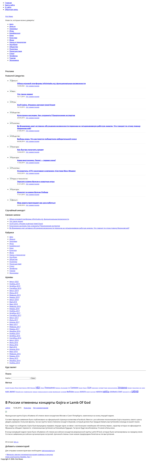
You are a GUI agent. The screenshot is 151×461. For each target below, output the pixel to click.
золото (83, 391)
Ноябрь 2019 (14, 284)
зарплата (76, 391)
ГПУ (69, 388)
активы (50, 391)
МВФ (28, 388)
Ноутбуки (13, 44)
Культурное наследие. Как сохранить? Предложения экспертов (46, 115)
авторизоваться (48, 451)
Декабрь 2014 (14, 360)
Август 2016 (14, 340)
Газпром (74, 387)
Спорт (11, 53)
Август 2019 (14, 290)
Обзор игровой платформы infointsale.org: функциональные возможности (51, 83)
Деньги (12, 26)
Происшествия (15, 51)
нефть (106, 391)
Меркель (32, 388)
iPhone (17, 388)
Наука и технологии (17, 42)
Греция (80, 388)
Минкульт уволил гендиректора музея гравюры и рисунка (30, 454)
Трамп (105, 388)
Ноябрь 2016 (14, 333)
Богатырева (64, 388)
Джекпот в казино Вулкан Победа (32, 192)
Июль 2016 (13, 342)
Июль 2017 (13, 320)
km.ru (16, 442)
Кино (11, 35)
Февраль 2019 (15, 295)
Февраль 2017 (15, 327)
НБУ (38, 387)
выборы (70, 391)
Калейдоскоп (14, 33)
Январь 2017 (14, 329)
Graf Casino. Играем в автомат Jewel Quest (36, 105)
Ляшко (85, 388)
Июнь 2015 (13, 358)
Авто (11, 24)
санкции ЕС (126, 391)
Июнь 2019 (13, 293)
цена (134, 391)
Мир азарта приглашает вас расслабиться (36, 203)
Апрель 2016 (14, 349)
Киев (20, 388)
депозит (129, 388)
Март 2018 (13, 304)
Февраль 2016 (15, 354)
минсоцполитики (112, 388)
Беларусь (58, 388)
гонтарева (63, 391)
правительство (28, 391)
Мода (11, 40)
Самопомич (95, 388)
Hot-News (9, 16)
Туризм (12, 58)
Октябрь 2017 (14, 313)
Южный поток (20, 391)
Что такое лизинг (25, 94)
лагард (88, 391)
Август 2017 (14, 318)
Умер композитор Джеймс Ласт (18, 457)
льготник (93, 391)
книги (143, 388)
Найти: (8, 378)
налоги (99, 391)
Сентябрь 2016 (15, 338)
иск (140, 388)
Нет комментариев (32, 86)
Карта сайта (10, 5)
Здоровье (13, 29)
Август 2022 (14, 281)
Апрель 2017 (14, 322)
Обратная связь (11, 9)
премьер (35, 391)
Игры (11, 31)
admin (7, 408)
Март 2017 (13, 324)
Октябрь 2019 (14, 286)
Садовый (101, 388)
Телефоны (13, 56)
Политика (13, 49)
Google (7, 388)
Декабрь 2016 (14, 331)
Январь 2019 (14, 297)
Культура (13, 38)
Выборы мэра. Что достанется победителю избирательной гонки (47, 139)
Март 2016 (13, 351)
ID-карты (12, 388)
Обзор (42, 388)
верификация (56, 391)
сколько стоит (116, 391)
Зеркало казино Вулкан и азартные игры (36, 181)
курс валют (10, 391)
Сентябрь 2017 (15, 315)
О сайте (8, 7)
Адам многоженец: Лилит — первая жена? (36, 160)
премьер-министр (43, 391)
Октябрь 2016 (14, 336)
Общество (13, 47)
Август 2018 (14, 300)
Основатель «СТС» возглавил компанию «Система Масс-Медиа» (46, 171)
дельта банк (135, 388)
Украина (122, 387)
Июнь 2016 (13, 345)
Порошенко (49, 387)
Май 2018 (13, 302)
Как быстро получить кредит (30, 149)
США (89, 387)
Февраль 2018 (15, 306)
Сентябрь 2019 (15, 288)
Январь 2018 (14, 309)
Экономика (14, 60)
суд (130, 391)
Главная (8, 3)
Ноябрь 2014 (14, 363)
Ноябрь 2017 (14, 311)
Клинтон (24, 388)
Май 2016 (13, 347)
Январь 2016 (14, 356)
